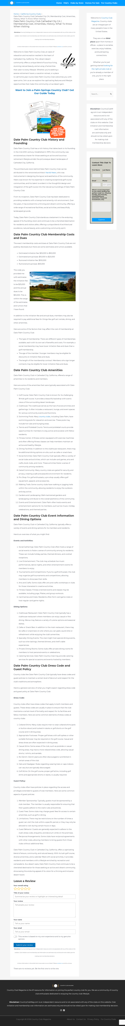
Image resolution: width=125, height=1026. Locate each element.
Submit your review (24, 945)
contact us (60, 46)
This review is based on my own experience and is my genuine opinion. (44, 937)
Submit (101, 220)
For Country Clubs (109, 3)
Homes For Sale (92, 3)
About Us (71, 1019)
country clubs (44, 417)
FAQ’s (66, 3)
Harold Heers (50, 173)
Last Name (106, 170)
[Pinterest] (64, 1010)
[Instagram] (61, 1010)
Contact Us (81, 1019)
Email (94, 181)
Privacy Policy (93, 1019)
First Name (96, 170)
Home (59, 3)
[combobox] (104, 184)
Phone (105, 181)
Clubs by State (77, 3)
